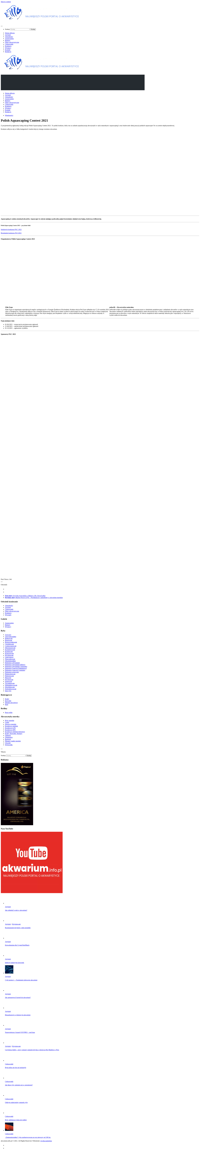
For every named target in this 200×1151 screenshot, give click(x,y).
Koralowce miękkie (11, 726)
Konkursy (8, 46)
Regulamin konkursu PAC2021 (11, 233)
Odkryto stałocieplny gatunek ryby (16, 1102)
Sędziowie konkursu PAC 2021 (11, 229)
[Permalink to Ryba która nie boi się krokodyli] (9, 1060)
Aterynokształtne (10, 636)
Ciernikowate (9, 644)
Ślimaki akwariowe (11, 703)
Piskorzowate (9, 676)
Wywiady (8, 615)
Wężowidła (8, 745)
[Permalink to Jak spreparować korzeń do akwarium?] (9, 990)
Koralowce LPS (10, 728)
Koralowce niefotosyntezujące (15, 732)
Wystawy (8, 48)
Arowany (8, 635)
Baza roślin (8, 712)
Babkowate (8, 638)
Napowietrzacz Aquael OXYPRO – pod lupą (20, 1032)
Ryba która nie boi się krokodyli (15, 1067)
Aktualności (9, 37)
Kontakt (7, 50)
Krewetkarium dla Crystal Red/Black (17, 945)
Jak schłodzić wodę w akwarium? (16, 910)
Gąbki (7, 722)
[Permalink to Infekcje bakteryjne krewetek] (9, 955)
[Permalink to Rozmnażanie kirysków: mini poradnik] (9, 921)
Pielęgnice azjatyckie (12, 672)
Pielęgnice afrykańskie (12, 663)
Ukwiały (8, 743)
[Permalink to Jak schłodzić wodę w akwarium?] (9, 903)
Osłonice (8, 735)
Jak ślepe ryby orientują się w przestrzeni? (19, 1085)
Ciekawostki (9, 44)
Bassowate (8, 640)
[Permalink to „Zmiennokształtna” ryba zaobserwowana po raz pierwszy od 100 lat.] (9, 1130)
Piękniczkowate (10, 674)
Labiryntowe (9, 657)
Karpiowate (9, 651)
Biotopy (7, 40)
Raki (6, 704)
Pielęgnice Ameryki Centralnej (15, 670)
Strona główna (10, 33)
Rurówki (8, 739)
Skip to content (6, 2)
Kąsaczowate (9, 653)
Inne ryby (8, 691)
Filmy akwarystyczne (12, 42)
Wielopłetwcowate (11, 685)
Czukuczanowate (10, 646)
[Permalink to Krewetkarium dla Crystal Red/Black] (9, 938)
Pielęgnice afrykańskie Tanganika (16, 666)
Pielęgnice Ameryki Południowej (16, 668)
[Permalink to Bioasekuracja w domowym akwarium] (9, 1008)
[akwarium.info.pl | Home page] (42, 22)
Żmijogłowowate (10, 689)
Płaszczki (8, 678)
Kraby (7, 699)
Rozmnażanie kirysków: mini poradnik (18, 928)
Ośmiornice (9, 737)
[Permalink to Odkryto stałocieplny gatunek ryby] (9, 1095)
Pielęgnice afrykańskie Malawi (15, 665)
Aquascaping (9, 38)
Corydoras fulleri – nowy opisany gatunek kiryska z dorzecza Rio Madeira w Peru (32, 1050)
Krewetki (8, 701)
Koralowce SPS (10, 730)
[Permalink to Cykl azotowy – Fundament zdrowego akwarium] (9, 973)
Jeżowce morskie (10, 724)
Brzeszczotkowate (11, 642)
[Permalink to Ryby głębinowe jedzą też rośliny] (9, 1113)
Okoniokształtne (10, 661)
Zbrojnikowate (10, 687)
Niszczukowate (10, 659)
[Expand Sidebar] (1, 581)
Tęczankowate (10, 683)
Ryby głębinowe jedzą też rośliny (16, 1120)
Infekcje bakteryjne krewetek (14, 962)
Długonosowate (10, 648)
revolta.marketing (46, 1141)
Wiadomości (9, 115)
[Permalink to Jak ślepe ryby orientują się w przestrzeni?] (9, 1078)
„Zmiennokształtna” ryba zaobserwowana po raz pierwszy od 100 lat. (28, 1137)
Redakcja (8, 52)
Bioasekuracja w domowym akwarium (17, 1015)
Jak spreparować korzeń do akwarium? (18, 997)
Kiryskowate (9, 655)
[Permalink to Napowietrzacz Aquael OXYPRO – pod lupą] (9, 1025)
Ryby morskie (9, 720)
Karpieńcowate (10, 650)
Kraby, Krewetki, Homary (13, 733)
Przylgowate (9, 679)
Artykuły (8, 35)
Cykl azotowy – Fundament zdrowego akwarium (21, 980)
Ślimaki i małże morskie (13, 741)
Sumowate (8, 681)
